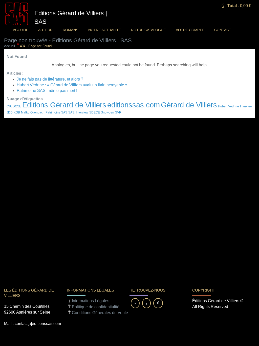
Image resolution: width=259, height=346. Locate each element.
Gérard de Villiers (189, 105)
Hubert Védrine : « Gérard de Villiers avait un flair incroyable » (72, 85)
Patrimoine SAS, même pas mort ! (47, 90)
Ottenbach (37, 112)
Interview (246, 106)
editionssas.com (133, 105)
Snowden (107, 112)
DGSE (17, 106)
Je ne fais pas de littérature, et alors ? (50, 79)
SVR (118, 112)
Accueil (9, 46)
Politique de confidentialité (95, 307)
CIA (9, 106)
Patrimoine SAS (56, 112)
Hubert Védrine (228, 106)
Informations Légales (90, 301)
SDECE (94, 112)
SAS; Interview (78, 112)
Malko (25, 112)
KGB (17, 112)
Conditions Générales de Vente (100, 313)
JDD (10, 112)
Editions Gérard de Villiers (64, 105)
